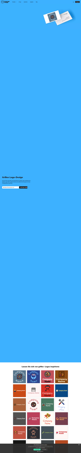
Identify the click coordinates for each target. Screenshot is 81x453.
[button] (40, 451)
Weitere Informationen (42, 447)
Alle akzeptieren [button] (37, 449)
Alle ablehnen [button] (44, 449)
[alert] (40, 448)
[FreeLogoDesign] (9, 1)
